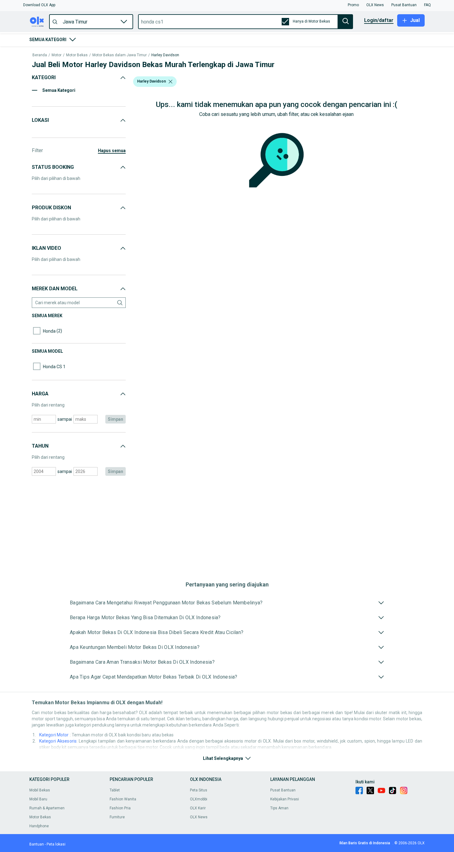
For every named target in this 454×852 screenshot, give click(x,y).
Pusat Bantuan (283, 790)
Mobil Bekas (39, 790)
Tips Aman (279, 808)
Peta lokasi (56, 844)
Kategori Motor (54, 734)
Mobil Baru (38, 799)
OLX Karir (198, 808)
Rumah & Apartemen (47, 808)
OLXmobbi (198, 799)
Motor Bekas (77, 55)
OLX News (199, 817)
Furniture (117, 817)
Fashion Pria (120, 808)
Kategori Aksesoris (58, 741)
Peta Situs (198, 790)
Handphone (39, 826)
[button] (39, 4)
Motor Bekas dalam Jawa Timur (119, 55)
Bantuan (36, 844)
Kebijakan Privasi (284, 799)
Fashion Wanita (123, 799)
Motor (56, 55)
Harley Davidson (165, 55)
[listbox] (170, 81)
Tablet (115, 790)
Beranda (39, 55)
